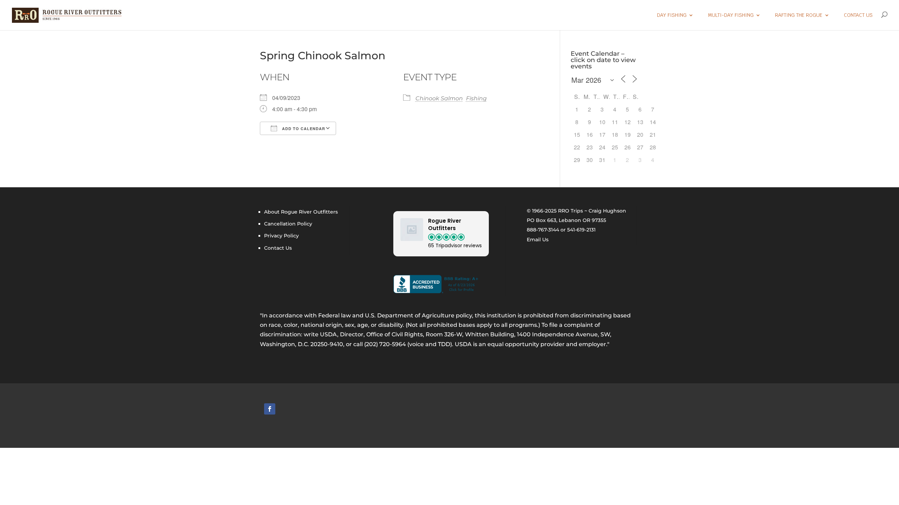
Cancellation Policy (288, 224)
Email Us (538, 239)
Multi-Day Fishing (731, 15)
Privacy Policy (281, 236)
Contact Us (858, 15)
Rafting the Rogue (798, 15)
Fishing (476, 98)
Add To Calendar (303, 128)
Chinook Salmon (439, 98)
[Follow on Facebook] (269, 409)
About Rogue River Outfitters (301, 212)
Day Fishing (672, 15)
